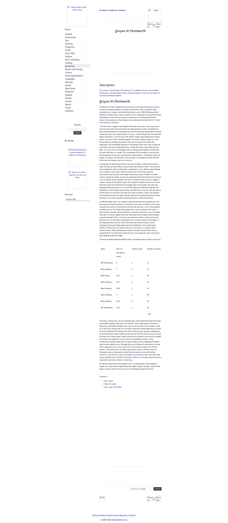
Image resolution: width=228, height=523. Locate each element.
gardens (110, 158)
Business (69, 44)
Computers (70, 47)
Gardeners (107, 123)
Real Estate (70, 88)
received (123, 177)
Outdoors (69, 111)
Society (68, 101)
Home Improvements (74, 75)
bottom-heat (132, 172)
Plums (135, 357)
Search (131, 515)
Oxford (102, 109)
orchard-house (139, 355)
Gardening (69, 66)
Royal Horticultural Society (148, 107)
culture (136, 117)
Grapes (112, 107)
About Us (123, 515)
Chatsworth (120, 129)
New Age (69, 82)
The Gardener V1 (126, 90)
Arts (67, 40)
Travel (68, 107)
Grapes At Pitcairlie (114, 387)
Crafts (68, 50)
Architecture (70, 37)
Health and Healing (73, 69)
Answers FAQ (71, 199)
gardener (117, 109)
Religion (68, 95)
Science (68, 98)
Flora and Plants (72, 60)
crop (135, 233)
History (68, 72)
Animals (68, 34)
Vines (105, 126)
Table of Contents (110, 384)
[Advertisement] (130, 56)
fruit (141, 190)
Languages (70, 79)
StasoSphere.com (119, 520)
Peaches (121, 357)
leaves (137, 139)
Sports (68, 104)
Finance (68, 56)
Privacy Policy (99, 515)
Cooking (68, 63)
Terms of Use (112, 515)
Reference (69, 91)
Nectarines (128, 357)
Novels (68, 85)
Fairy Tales (70, 53)
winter (124, 217)
